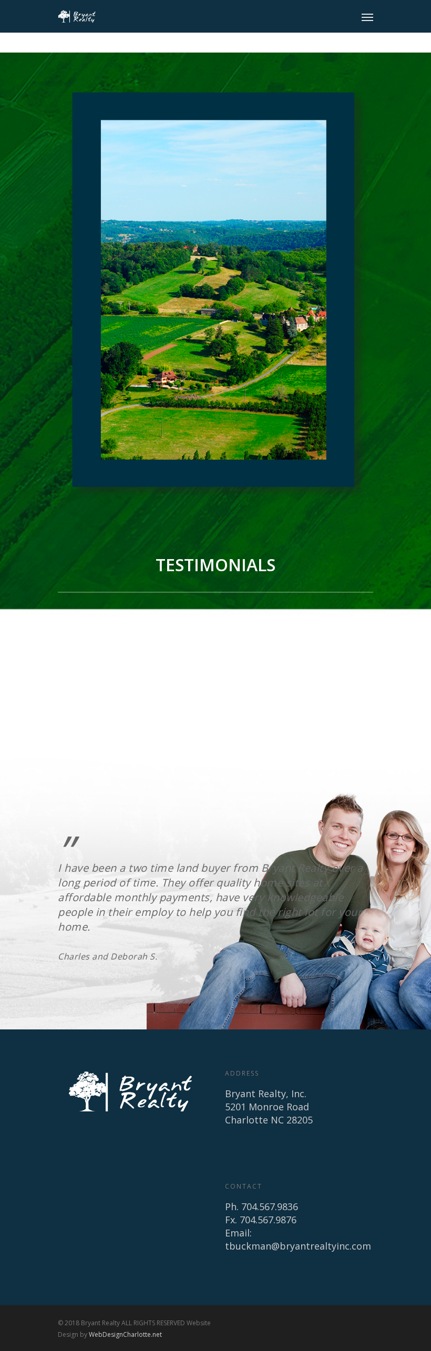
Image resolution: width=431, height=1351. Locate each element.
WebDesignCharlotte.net (125, 1334)
